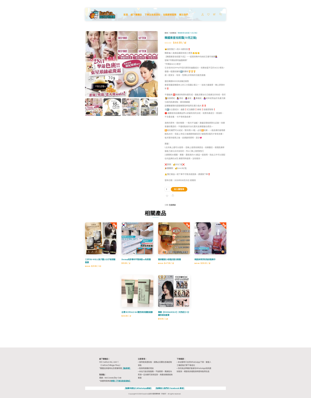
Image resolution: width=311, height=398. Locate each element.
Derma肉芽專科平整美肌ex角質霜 (136, 259)
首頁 (125, 14)
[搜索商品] (220, 14)
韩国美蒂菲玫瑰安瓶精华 (204, 259)
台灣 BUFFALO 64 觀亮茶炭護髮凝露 (137, 312)
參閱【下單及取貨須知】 (121, 381)
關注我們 (183, 14)
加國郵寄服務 (169, 14)
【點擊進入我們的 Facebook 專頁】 (170, 388)
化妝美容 (173, 33)
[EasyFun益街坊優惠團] (102, 14)
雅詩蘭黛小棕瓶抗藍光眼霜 (169, 259)
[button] (154, 67)
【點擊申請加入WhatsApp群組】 (138, 388)
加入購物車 (179, 189)
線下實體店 (136, 14)
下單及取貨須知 (152, 14)
